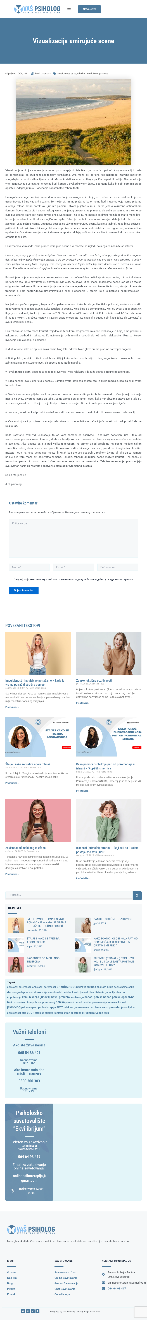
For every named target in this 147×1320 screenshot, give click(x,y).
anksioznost (63, 73)
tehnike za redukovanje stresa (92, 73)
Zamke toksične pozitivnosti (94, 680)
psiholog (14, 1007)
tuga (92, 1012)
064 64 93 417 (29, 1156)
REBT (60, 1007)
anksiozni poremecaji (19, 987)
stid (24, 1012)
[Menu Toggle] (69, 9)
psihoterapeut (29, 1007)
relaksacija (70, 1007)
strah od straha (72, 1012)
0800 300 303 (29, 1081)
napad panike (112, 997)
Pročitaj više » (12, 707)
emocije (42, 992)
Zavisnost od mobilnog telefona (25, 848)
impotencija (14, 997)
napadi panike (93, 997)
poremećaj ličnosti (116, 1002)
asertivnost (83, 987)
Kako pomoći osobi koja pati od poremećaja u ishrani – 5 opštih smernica (116, 942)
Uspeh (99, 1012)
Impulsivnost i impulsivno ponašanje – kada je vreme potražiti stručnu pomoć (46, 922)
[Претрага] (137, 895)
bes (93, 987)
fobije (111, 992)
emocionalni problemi (60, 992)
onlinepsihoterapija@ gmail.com (29, 1178)
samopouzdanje (113, 1007)
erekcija (78, 992)
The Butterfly (69, 1311)
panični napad (73, 1002)
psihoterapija (47, 1007)
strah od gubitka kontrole (49, 1012)
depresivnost (28, 992)
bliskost (101, 987)
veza (106, 1012)
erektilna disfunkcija (96, 992)
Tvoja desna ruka (92, 1311)
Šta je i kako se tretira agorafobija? (27, 764)
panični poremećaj (94, 1002)
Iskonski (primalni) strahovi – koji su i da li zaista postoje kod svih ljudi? (115, 961)
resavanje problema (89, 1007)
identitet (121, 992)
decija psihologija (124, 987)
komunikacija (30, 997)
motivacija (77, 997)
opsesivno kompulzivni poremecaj (34, 1002)
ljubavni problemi (59, 997)
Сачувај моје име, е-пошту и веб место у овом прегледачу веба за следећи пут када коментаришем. (74, 579)
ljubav (44, 997)
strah (30, 1012)
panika (60, 1002)
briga (110, 987)
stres (73, 73)
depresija (13, 992)
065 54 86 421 (29, 1053)
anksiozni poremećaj (44, 987)
